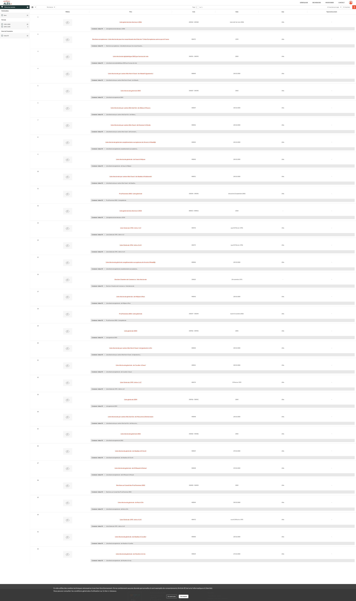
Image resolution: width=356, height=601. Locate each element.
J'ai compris (183, 596)
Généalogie (304, 2)
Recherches (317, 2)
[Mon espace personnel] (351, 2)
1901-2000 (7, 24)
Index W (6, 35)
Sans (5, 15)
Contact (341, 2)
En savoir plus (172, 596)
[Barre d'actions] (354, 7)
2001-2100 (7, 26)
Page (193, 7)
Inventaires (329, 2)
